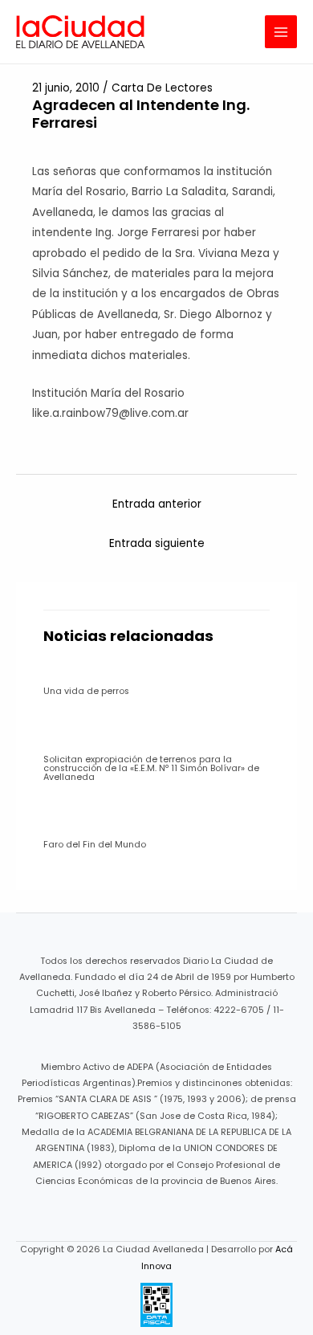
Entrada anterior (156, 504)
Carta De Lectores (162, 88)
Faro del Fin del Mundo (94, 845)
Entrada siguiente (157, 543)
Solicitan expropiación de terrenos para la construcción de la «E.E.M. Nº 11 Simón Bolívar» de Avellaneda (151, 768)
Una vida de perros (86, 691)
